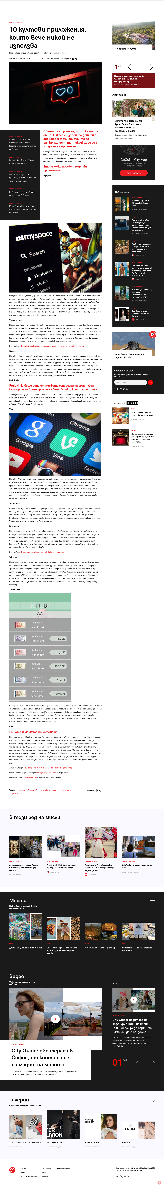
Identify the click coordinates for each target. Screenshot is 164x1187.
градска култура (48, 790)
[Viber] (76, 59)
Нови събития (26, 1172)
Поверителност (63, 1168)
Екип (44, 1172)
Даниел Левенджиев (28, 790)
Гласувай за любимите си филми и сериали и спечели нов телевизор (52, 346)
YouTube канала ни (29, 777)
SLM (140, 1170)
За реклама (46, 1168)
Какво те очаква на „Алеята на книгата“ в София (22, 192)
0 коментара (53, 59)
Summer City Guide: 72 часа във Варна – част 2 (21, 160)
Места (23, 1168)
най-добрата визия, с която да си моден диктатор (48, 768)
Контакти (46, 1176)
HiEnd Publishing (145, 1168)
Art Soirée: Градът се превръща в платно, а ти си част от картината (22, 176)
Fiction (127, 1170)
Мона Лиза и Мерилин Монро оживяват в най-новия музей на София (22, 208)
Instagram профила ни (46, 773)
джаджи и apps (67, 790)
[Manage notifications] (159, 1182)
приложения (16, 793)
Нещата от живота (15, 22)
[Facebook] (73, 59)
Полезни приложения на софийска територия (42, 552)
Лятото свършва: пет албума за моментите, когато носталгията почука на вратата (22, 143)
